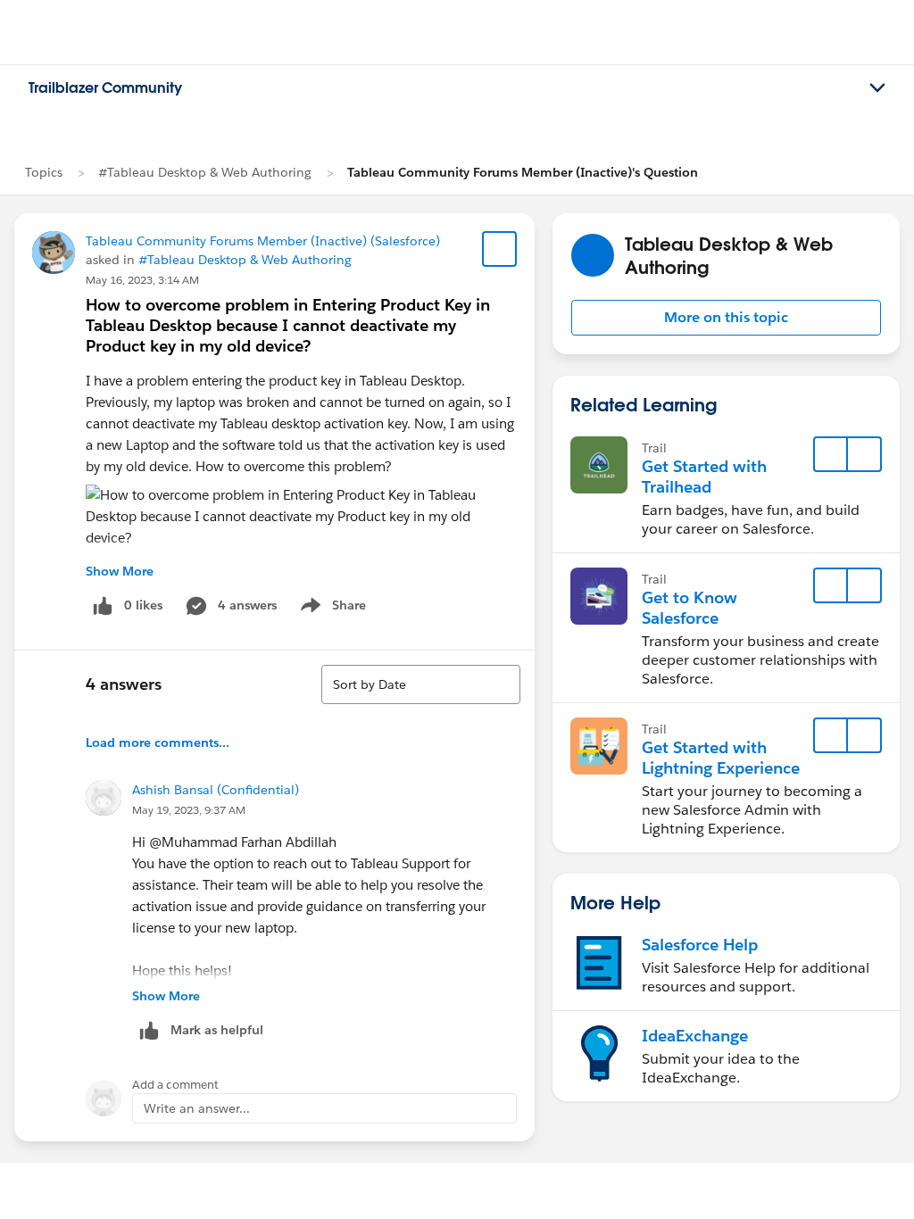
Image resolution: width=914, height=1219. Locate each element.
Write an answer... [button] (197, 1108)
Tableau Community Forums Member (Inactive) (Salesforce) (263, 241)
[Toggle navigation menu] (877, 88)
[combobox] (420, 684)
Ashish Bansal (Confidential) (215, 790)
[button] (726, 318)
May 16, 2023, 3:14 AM (142, 279)
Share (331, 608)
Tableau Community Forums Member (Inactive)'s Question (522, 172)
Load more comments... (157, 742)
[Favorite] (500, 249)
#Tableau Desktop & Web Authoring (205, 172)
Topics (43, 172)
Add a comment (175, 1084)
